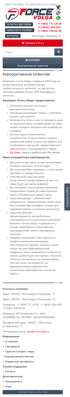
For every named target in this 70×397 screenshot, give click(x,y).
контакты (13, 35)
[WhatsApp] (58, 18)
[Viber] (58, 13)
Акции (8, 386)
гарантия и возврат (19, 29)
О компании (11, 341)
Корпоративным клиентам (32, 65)
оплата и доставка (19, 24)
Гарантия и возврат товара (19, 351)
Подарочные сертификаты (19, 361)
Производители (13, 381)
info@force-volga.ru (38, 331)
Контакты (10, 371)
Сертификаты (12, 346)
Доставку (15, 152)
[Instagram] (58, 7)
